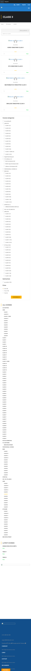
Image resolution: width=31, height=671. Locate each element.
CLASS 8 (8, 143)
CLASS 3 (8, 130)
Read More (15, 40)
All (6, 288)
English (18, 4)
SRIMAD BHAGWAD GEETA (12, 206)
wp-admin (7, 282)
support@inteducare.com (8, 640)
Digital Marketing (9, 156)
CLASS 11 (8, 199)
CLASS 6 (8, 138)
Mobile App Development (11, 163)
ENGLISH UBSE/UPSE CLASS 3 (15, 103)
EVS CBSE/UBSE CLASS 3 (15, 66)
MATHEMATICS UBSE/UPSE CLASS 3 (15, 85)
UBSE (6, 211)
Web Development (10, 161)
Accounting (7, 121)
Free (6, 290)
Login (29, 4)
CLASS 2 (8, 128)
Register (24, 4)
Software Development (11, 166)
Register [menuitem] (7, 1)
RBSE (6, 171)
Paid (6, 293)
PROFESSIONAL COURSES (10, 169)
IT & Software (8, 159)
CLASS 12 (8, 154)
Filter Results (16, 297)
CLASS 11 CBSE (9, 151)
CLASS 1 (8, 125)
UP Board (7, 245)
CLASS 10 (8, 149)
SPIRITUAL (7, 204)
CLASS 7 (8, 141)
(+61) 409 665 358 (6, 635)
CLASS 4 (8, 133)
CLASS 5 (8, 135)
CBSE (6, 123)
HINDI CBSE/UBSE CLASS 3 (15, 47)
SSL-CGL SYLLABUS (9, 209)
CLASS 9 (8, 146)
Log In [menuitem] (2, 1)
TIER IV (4, 551)
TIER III (4, 557)
